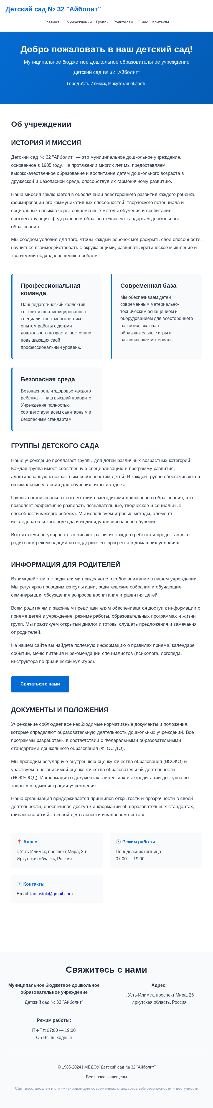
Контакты (160, 22)
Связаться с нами (40, 684)
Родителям (123, 22)
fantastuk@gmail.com (51, 893)
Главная (51, 22)
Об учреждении (78, 22)
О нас (143, 22)
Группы (102, 22)
